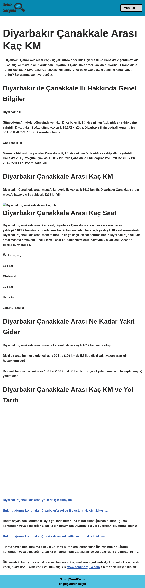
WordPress (77, 579)
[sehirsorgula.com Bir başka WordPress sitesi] (14, 8)
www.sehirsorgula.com (83, 567)
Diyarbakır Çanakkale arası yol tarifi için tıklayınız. (38, 500)
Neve (63, 579)
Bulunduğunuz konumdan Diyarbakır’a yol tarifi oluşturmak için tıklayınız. (55, 510)
